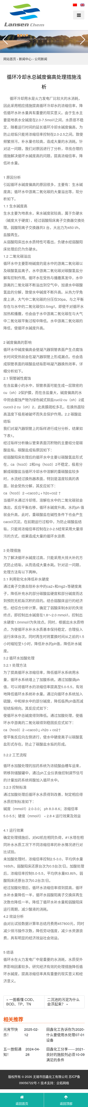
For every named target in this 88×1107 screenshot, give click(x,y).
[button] (5, 40)
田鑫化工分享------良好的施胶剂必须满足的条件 (60, 1054)
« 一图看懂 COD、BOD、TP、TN (21, 1002)
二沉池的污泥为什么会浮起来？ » (63, 1002)
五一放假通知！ (12, 1051)
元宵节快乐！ (10, 1032)
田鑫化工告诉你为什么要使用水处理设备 (60, 1035)
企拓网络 (62, 1083)
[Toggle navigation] (78, 15)
